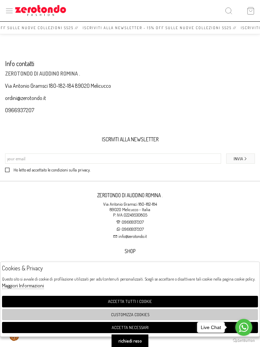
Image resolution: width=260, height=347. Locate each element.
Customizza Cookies (130, 314)
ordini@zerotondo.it (25, 98)
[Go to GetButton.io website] (244, 340)
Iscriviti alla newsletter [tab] (130, 139)
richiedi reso (130, 341)
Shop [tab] (130, 251)
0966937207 (19, 110)
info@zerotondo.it (132, 236)
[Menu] (9, 10)
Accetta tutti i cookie (130, 301)
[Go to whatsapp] (243, 327)
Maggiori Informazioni (23, 285)
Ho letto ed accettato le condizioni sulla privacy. (52, 169)
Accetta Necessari (130, 327)
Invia (238, 158)
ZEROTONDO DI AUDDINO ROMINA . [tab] (130, 195)
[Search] (228, 10)
